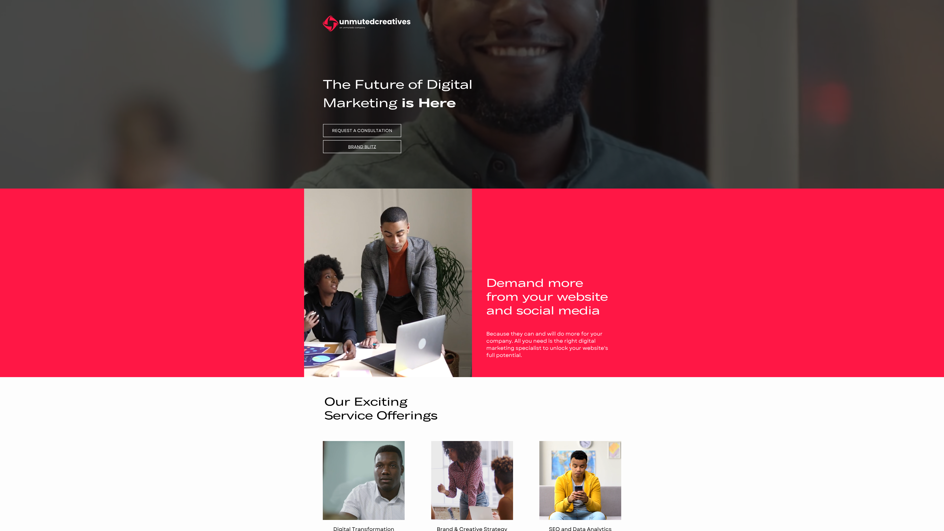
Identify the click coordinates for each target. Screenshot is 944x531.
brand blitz (362, 147)
